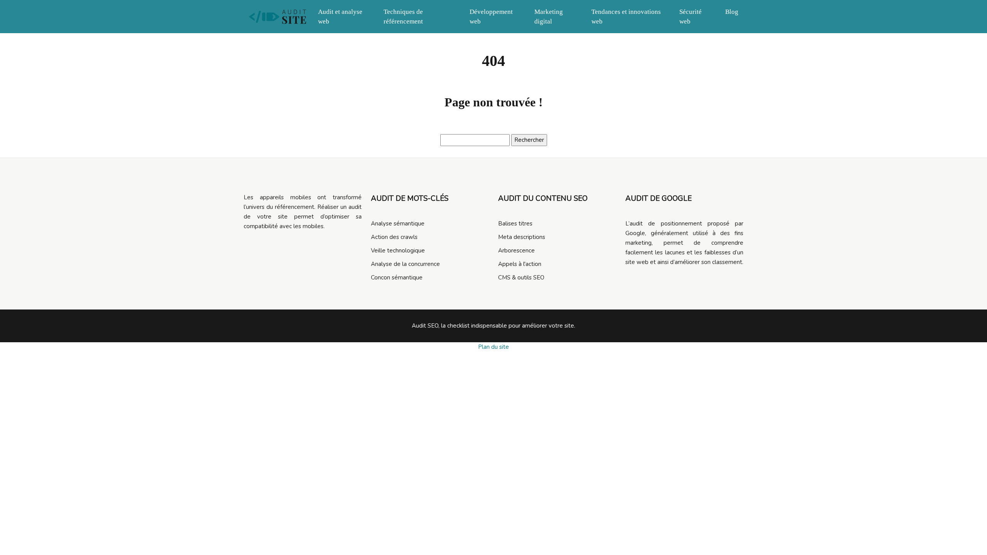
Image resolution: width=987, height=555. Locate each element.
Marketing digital (548, 16)
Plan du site (493, 347)
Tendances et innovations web (626, 16)
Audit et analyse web (340, 16)
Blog (731, 11)
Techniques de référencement (403, 16)
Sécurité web (690, 16)
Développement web (491, 16)
